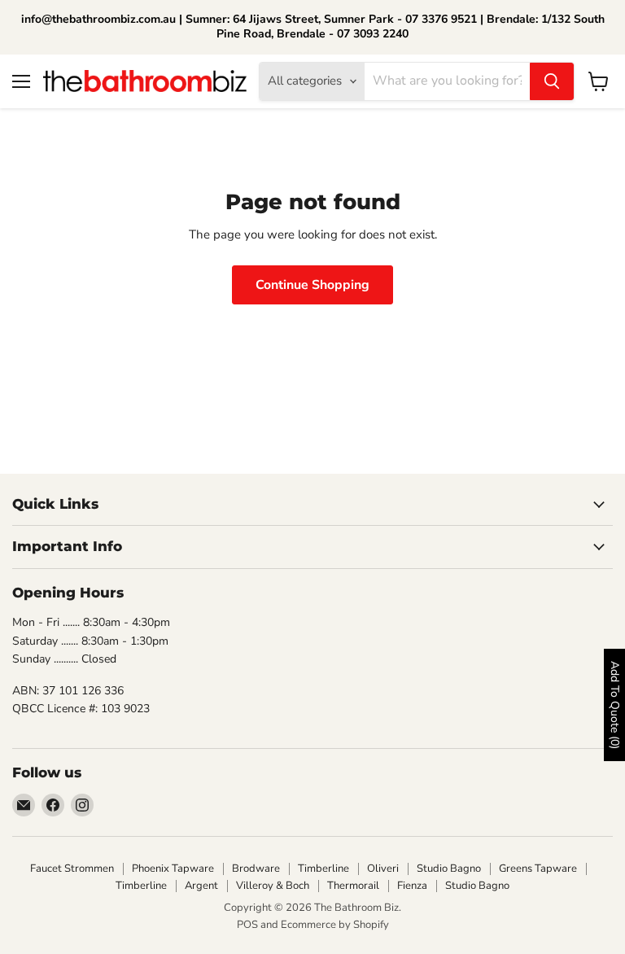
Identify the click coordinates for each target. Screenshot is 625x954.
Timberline (323, 868)
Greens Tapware (538, 868)
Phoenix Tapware (173, 868)
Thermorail (353, 885)
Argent (201, 885)
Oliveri (383, 868)
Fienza (412, 885)
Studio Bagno (449, 868)
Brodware (256, 868)
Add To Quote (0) (615, 705)
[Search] (552, 81)
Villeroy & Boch (272, 885)
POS (247, 924)
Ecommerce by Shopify (335, 924)
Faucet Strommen (72, 868)
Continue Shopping (312, 285)
